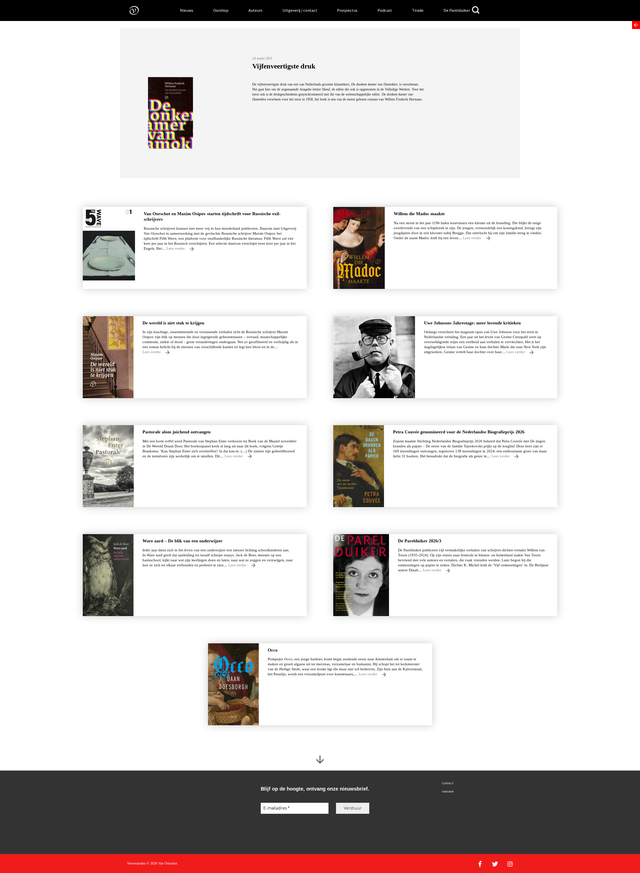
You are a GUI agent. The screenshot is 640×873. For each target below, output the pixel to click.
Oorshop (220, 10)
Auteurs (255, 10)
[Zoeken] (476, 10)
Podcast (385, 10)
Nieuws (186, 10)
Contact (448, 783)
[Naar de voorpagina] (130, 10)
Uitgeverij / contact (299, 10)
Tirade (418, 10)
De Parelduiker (457, 10)
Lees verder (176, 248)
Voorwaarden (136, 863)
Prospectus (347, 10)
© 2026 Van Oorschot (161, 863)
